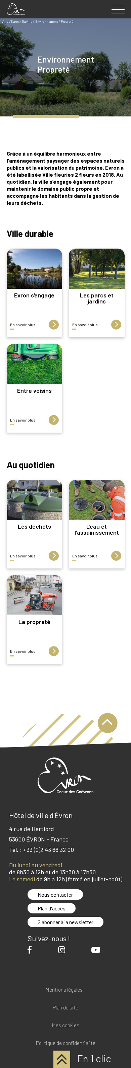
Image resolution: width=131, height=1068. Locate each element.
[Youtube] (97, 950)
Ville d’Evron (10, 21)
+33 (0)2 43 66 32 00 (48, 849)
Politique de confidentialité (65, 1043)
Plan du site (65, 1007)
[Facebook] (31, 950)
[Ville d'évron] (16, 9)
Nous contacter (55, 894)
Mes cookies (65, 1025)
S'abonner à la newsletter (65, 922)
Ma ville (27, 21)
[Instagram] (63, 949)
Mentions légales (64, 990)
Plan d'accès (52, 908)
